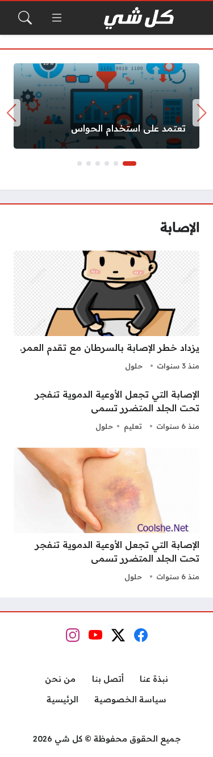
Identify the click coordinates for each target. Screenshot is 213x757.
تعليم (133, 426)
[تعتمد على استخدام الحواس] (106, 106)
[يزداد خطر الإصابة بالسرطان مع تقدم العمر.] (106, 312)
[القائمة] (56, 17)
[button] (129, 163)
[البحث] (25, 17)
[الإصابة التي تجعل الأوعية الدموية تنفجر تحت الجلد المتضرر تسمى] (106, 410)
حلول (134, 365)
